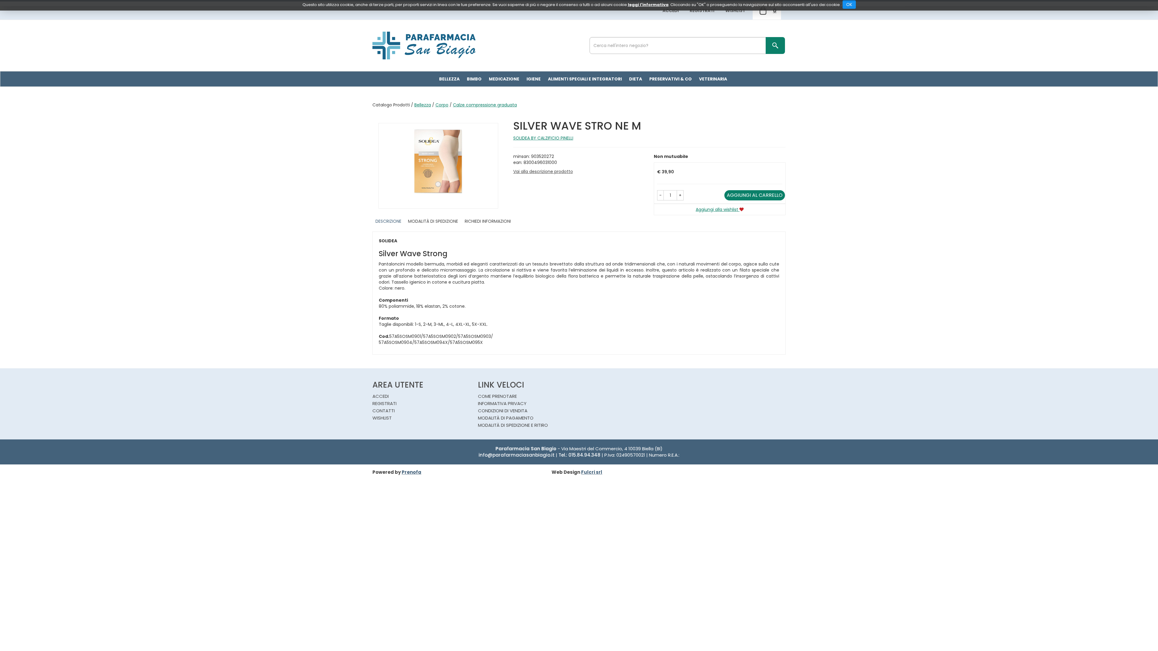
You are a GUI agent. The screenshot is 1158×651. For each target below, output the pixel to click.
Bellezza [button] (449, 79)
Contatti (383, 410)
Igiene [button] (534, 79)
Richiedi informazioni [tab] (488, 221)
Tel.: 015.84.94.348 (579, 455)
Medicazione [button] (504, 79)
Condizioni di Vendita (502, 410)
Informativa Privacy (502, 403)
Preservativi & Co (670, 79)
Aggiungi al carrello (755, 195)
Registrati (702, 11)
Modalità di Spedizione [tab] (433, 221)
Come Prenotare (497, 396)
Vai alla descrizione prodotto (543, 171)
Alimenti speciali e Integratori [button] (585, 79)
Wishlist (735, 11)
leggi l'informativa (648, 5)
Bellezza (422, 105)
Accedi (671, 11)
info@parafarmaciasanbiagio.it (517, 455)
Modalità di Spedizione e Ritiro (513, 425)
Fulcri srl (591, 472)
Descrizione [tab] (388, 221)
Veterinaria (713, 79)
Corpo (441, 105)
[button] (660, 195)
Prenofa (411, 472)
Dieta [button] (635, 79)
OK (849, 5)
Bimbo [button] (474, 79)
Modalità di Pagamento (505, 418)
